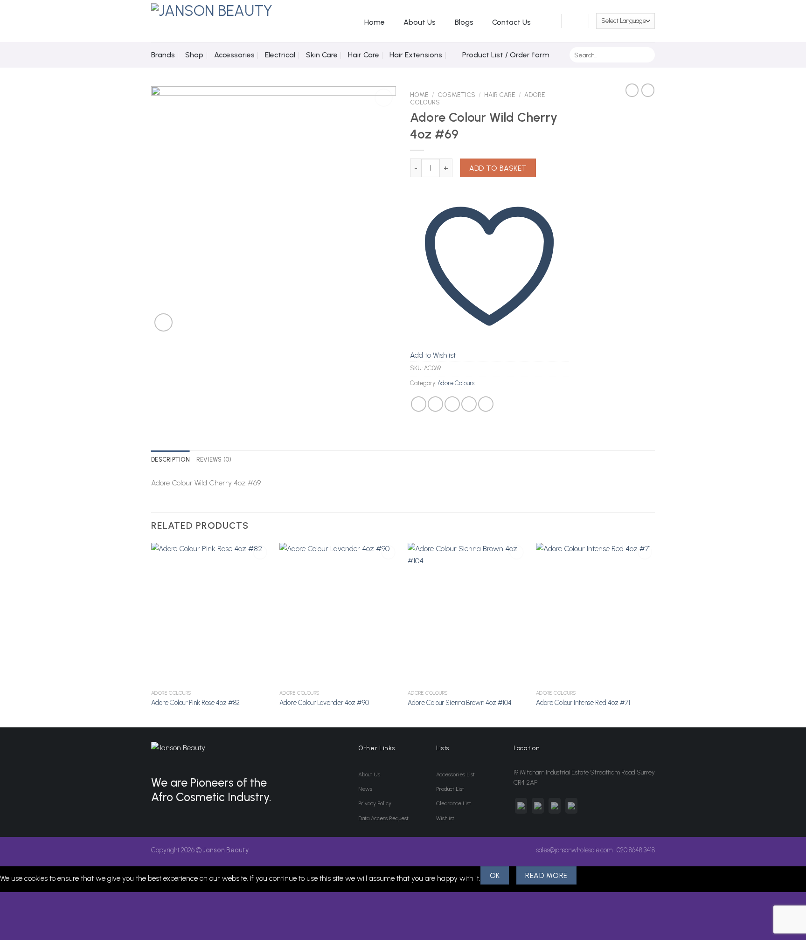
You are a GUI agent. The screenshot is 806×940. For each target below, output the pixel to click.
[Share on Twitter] (435, 404)
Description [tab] (170, 459)
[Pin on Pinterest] (469, 404)
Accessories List (455, 774)
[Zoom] (163, 322)
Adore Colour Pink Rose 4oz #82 (195, 702)
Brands (163, 54)
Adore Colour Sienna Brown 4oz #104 (460, 702)
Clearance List (453, 803)
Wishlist (445, 818)
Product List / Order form (505, 54)
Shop (194, 54)
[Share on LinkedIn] (485, 404)
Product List (450, 789)
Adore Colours (456, 383)
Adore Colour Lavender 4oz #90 (324, 702)
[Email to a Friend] (452, 404)
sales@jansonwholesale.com (574, 850)
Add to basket (498, 168)
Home (374, 22)
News (365, 789)
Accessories (234, 54)
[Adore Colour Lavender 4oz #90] (338, 614)
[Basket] (575, 21)
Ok (495, 875)
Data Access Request (383, 818)
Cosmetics (456, 94)
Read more (546, 875)
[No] (593, 875)
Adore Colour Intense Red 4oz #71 (583, 702)
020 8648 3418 (636, 850)
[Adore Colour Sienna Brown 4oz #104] (467, 614)
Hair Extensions (415, 54)
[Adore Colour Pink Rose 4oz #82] (210, 614)
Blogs (464, 22)
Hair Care (363, 54)
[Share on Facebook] (418, 404)
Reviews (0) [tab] (214, 459)
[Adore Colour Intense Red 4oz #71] (595, 614)
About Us (419, 22)
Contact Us (511, 22)
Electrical (280, 54)
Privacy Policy (374, 803)
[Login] (549, 21)
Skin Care (322, 54)
